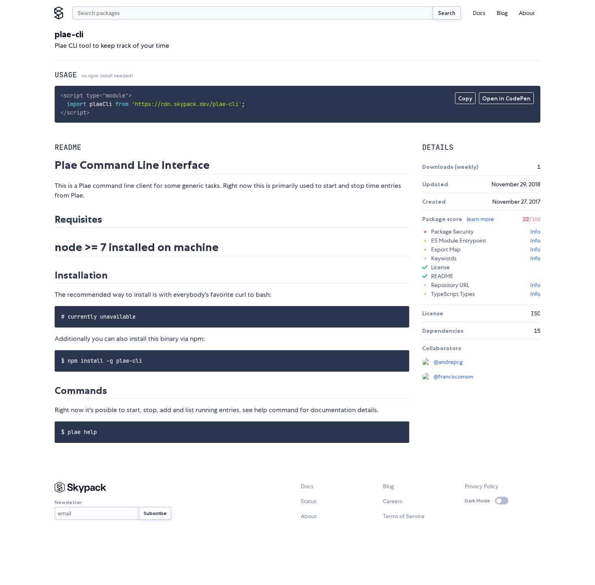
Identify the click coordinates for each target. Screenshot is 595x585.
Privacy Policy (481, 486)
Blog (502, 13)
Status (309, 501)
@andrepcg (448, 362)
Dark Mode (477, 501)
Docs (479, 13)
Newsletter (68, 502)
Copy (465, 98)
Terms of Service (404, 516)
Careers (392, 501)
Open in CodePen (506, 98)
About (527, 13)
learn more (480, 219)
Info (535, 231)
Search (446, 13)
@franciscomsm (453, 376)
